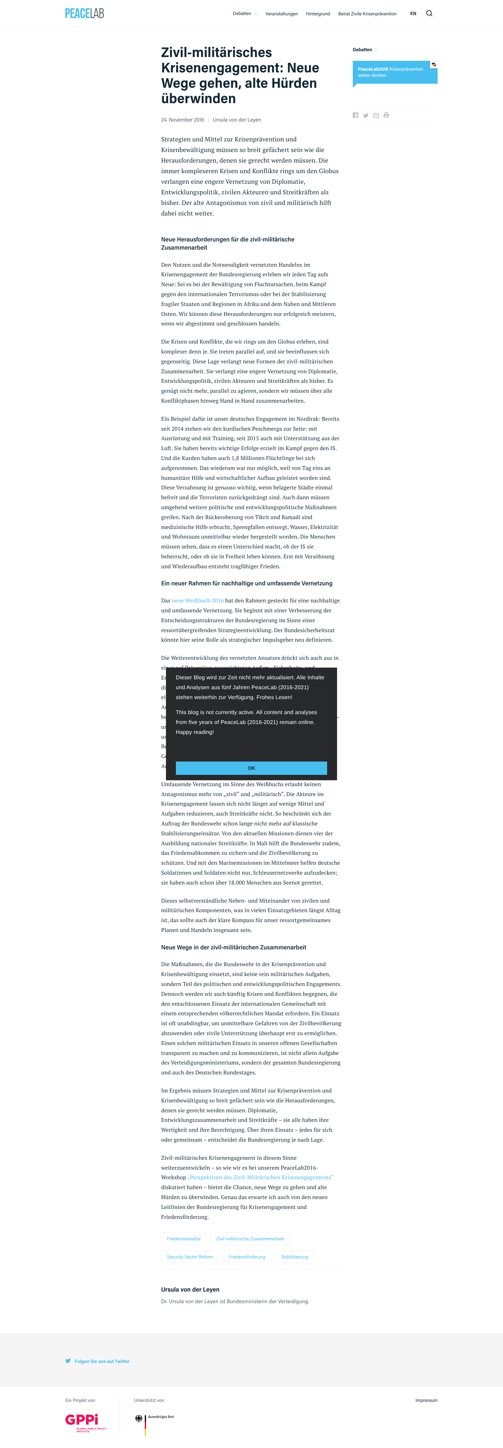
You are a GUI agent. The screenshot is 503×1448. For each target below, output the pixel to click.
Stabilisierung (294, 1256)
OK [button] (251, 768)
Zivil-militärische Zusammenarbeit (250, 1238)
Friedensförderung (247, 1256)
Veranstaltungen (282, 13)
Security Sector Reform (190, 1256)
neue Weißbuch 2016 (198, 600)
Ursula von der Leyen (237, 119)
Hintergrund (318, 13)
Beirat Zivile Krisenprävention (367, 13)
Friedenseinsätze (184, 1238)
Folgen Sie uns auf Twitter (102, 1361)
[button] (177, 747)
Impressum (426, 1400)
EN (413, 13)
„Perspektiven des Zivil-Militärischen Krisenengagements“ (260, 1177)
